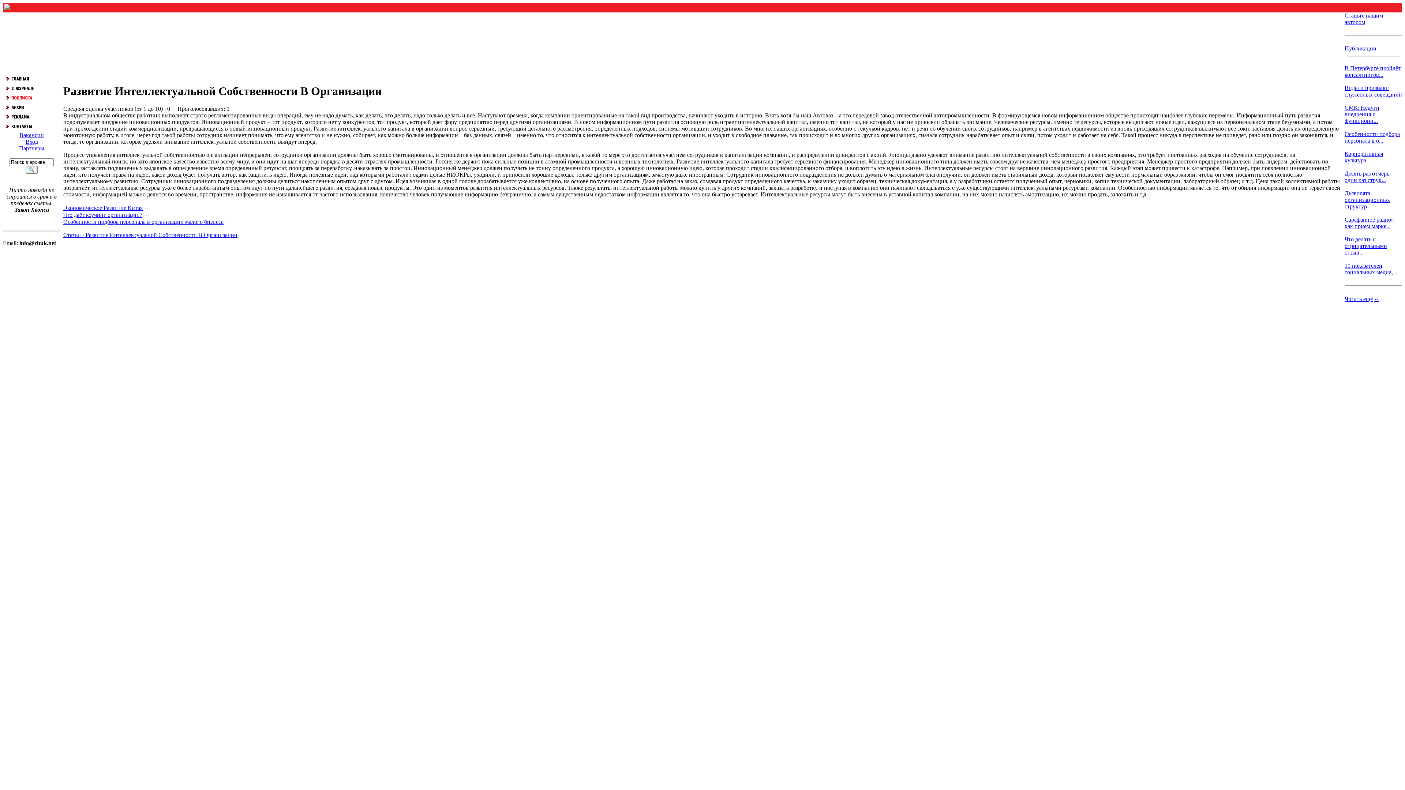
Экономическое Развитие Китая (103, 208)
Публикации (1360, 48)
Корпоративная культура (1364, 157)
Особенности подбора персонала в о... (1372, 137)
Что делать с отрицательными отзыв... (1366, 246)
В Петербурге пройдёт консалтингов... (1373, 71)
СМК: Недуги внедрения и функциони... (1362, 114)
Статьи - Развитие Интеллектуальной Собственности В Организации (150, 235)
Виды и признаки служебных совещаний (1373, 91)
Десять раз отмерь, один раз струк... (1368, 176)
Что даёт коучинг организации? (102, 215)
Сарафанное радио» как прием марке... (1369, 223)
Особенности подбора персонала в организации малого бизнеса (143, 222)
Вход (32, 142)
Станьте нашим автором (1364, 18)
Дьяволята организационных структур (1367, 200)
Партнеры (31, 148)
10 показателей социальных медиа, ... (1372, 269)
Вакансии (31, 135)
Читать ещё (1359, 299)
